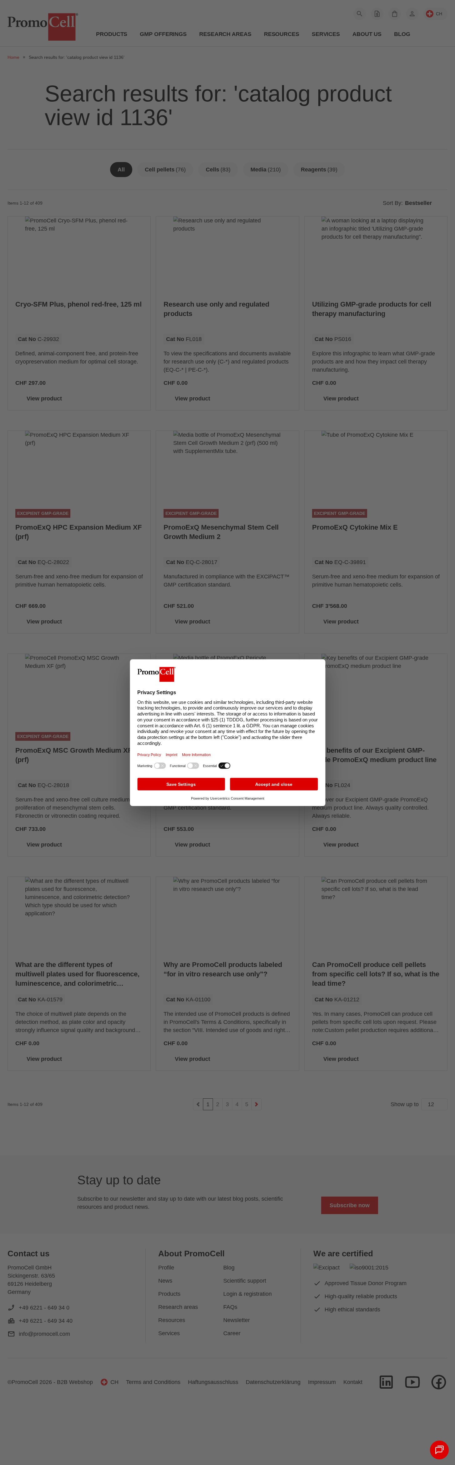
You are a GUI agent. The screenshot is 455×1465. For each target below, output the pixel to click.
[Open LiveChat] (439, 1450)
